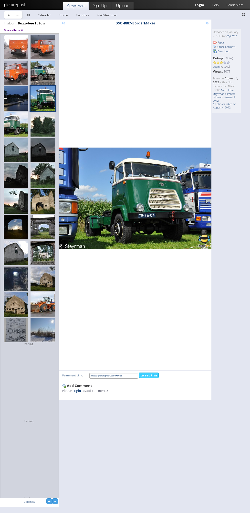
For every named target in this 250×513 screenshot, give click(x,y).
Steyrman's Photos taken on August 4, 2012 (224, 97)
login (77, 390)
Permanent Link (72, 375)
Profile (63, 15)
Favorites (82, 15)
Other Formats (226, 47)
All (28, 15)
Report (221, 42)
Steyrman (75, 6)
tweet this (148, 375)
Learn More (235, 5)
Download (223, 51)
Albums (13, 15)
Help (215, 5)
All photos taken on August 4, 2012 (224, 105)
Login (216, 66)
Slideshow (29, 501)
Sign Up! (100, 5)
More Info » (228, 90)
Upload (122, 5)
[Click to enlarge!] (135, 198)
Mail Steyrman (107, 15)
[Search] (244, 15)
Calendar (44, 15)
